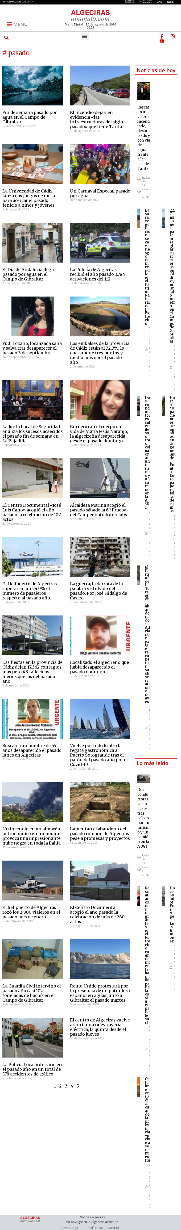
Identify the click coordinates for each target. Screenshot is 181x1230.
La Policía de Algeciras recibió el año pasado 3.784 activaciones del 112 (97, 274)
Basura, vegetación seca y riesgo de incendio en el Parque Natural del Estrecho (147, 267)
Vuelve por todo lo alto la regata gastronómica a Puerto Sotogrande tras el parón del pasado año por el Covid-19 (99, 755)
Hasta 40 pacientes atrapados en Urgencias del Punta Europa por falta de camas (172, 454)
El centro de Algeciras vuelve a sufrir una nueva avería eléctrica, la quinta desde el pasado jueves (100, 1027)
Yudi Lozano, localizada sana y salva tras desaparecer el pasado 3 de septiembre (32, 348)
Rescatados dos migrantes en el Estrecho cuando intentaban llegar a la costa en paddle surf (147, 955)
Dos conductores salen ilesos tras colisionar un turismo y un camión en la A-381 (147, 452)
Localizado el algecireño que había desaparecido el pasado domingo (99, 667)
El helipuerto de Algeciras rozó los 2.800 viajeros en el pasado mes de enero (31, 912)
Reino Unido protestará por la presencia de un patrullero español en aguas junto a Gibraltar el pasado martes (100, 993)
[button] (6, 38)
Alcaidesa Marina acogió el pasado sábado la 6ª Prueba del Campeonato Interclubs (98, 509)
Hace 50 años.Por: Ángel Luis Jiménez (172, 914)
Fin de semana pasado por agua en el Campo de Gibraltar (29, 117)
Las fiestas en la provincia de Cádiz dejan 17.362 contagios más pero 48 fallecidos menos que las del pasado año (32, 672)
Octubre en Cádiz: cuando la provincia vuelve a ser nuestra (147, 1120)
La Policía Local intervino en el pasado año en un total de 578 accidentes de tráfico (32, 1069)
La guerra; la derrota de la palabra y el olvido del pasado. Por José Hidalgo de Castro (98, 591)
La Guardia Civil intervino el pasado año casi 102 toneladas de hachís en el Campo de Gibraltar (31, 993)
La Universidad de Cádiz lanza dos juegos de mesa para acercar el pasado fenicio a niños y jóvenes (28, 198)
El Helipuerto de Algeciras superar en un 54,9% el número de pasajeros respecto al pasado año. (29, 591)
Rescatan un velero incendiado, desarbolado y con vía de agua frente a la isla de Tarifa (143, 138)
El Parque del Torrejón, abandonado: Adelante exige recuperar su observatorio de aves (147, 634)
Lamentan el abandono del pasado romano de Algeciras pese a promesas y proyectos (100, 833)
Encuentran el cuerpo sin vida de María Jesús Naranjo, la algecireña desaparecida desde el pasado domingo (99, 433)
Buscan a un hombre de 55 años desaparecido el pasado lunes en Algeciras (32, 750)
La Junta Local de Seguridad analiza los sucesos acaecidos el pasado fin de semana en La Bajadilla (32, 433)
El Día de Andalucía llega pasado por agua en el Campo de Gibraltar (28, 274)
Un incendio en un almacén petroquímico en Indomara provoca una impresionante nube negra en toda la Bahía (31, 836)
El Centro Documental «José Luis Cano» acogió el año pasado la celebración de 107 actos (31, 512)
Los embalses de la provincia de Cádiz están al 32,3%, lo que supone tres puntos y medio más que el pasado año (99, 353)
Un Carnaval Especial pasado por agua (100, 193)
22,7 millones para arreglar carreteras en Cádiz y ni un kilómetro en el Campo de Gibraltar (172, 275)
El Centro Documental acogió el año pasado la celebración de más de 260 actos (97, 914)
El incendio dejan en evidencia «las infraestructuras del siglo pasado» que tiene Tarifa (96, 119)
